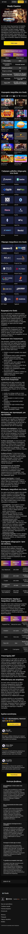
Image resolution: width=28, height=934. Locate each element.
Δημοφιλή (3, 95)
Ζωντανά (10, 95)
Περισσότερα (14, 774)
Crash (16, 95)
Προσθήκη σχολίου (14, 724)
